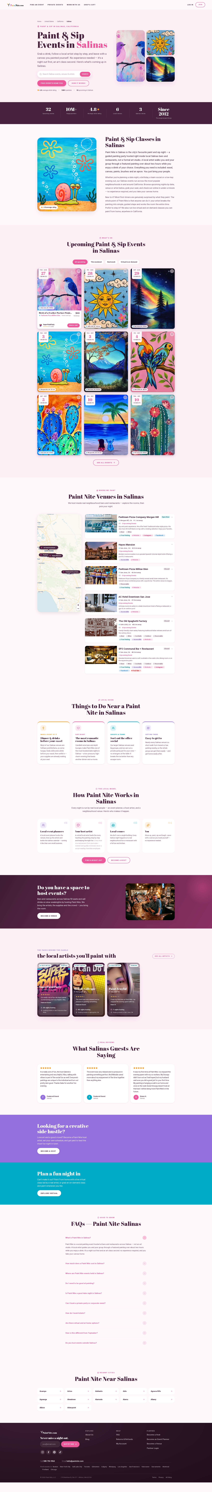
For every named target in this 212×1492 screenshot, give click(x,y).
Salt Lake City (77, 1467)
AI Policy (169, 1477)
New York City (65, 1467)
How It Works (78, 83)
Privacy (161, 1477)
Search (85, 74)
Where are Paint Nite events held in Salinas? (85, 1273)
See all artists (162, 956)
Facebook (159, 535)
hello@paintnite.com (75, 1461)
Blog (87, 1439)
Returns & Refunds (124, 1439)
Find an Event (37, 5)
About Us (89, 1435)
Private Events (55, 5)
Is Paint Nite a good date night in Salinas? (84, 1293)
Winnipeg (112, 1467)
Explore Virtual (49, 1193)
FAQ (118, 1435)
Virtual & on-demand (129, 262)
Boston (55, 1467)
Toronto (87, 1467)
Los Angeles (122, 1467)
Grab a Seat (73, 325)
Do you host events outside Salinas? (81, 1343)
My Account (121, 1444)
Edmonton (95, 1467)
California (60, 21)
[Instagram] (42, 1452)
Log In (190, 5)
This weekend (96, 262)
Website (136, 535)
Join (200, 4)
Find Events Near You (52, 83)
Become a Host (118, 860)
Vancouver (145, 1467)
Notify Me (69, 1444)
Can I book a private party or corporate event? (86, 1303)
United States (49, 21)
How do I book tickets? (75, 1313)
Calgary (104, 1467)
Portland (45, 1469)
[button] (78, 605)
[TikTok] (60, 1452)
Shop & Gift (89, 5)
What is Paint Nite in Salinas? (78, 1238)
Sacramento (156, 1467)
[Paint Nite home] (15, 5)
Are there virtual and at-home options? (82, 1323)
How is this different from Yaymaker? (82, 1333)
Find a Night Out (93, 860)
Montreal (166, 1467)
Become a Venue (49, 916)
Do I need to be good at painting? (80, 1283)
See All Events (104, 463)
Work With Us (73, 5)
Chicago (54, 1469)
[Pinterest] (54, 1452)
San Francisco (134, 1467)
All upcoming (80, 262)
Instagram (147, 535)
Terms (154, 1477)
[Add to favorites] (78, 271)
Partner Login (153, 1448)
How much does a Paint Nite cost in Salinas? (85, 1263)
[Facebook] (48, 1452)
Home (39, 21)
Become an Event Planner (158, 1439)
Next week (111, 262)
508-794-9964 (49, 1461)
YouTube (136, 671)
